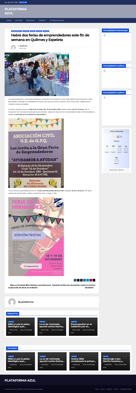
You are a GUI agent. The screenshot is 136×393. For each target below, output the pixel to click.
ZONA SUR (46, 31)
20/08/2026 (13, 364)
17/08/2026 (108, 364)
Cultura (18, 20)
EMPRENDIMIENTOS (16, 31)
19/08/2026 (45, 364)
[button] (130, 20)
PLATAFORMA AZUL (20, 380)
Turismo (42, 20)
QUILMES (32, 31)
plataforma (23, 46)
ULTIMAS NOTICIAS (57, 20)
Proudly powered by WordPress (14, 389)
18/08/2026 (76, 364)
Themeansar (39, 389)
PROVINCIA (26, 31)
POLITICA (74, 356)
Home (9, 20)
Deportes (30, 20)
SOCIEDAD (39, 31)
